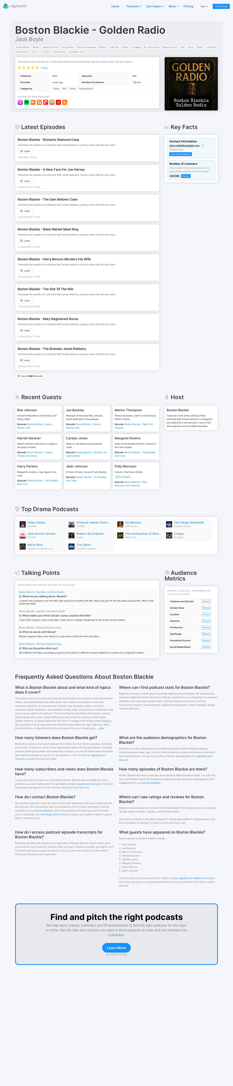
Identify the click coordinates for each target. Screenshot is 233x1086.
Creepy (179, 533)
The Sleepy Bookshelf (189, 522)
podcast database (151, 782)
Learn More (116, 948)
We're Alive (35, 544)
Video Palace (36, 522)
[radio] (19, 67)
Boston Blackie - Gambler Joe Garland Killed (42, 611)
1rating (44, 68)
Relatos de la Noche (90, 533)
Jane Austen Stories (41, 533)
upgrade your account (88, 783)
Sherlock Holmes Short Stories (94, 522)
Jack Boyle (29, 39)
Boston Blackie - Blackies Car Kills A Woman (41, 592)
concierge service (50, 814)
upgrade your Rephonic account (196, 878)
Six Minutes (133, 522)
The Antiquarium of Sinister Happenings (143, 533)
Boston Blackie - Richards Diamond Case (40, 627)
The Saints (83, 544)
